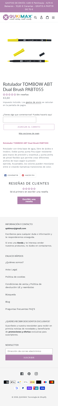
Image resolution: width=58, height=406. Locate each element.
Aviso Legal (11, 269)
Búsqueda (10, 294)
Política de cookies (15, 277)
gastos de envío (33, 102)
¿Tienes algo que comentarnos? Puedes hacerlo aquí (27, 115)
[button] (9, 94)
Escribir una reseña (29, 200)
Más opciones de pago (29, 133)
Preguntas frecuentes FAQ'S (20, 309)
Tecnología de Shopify (37, 397)
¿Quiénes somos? (14, 262)
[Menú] (53, 17)
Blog (7, 302)
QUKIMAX (23, 397)
